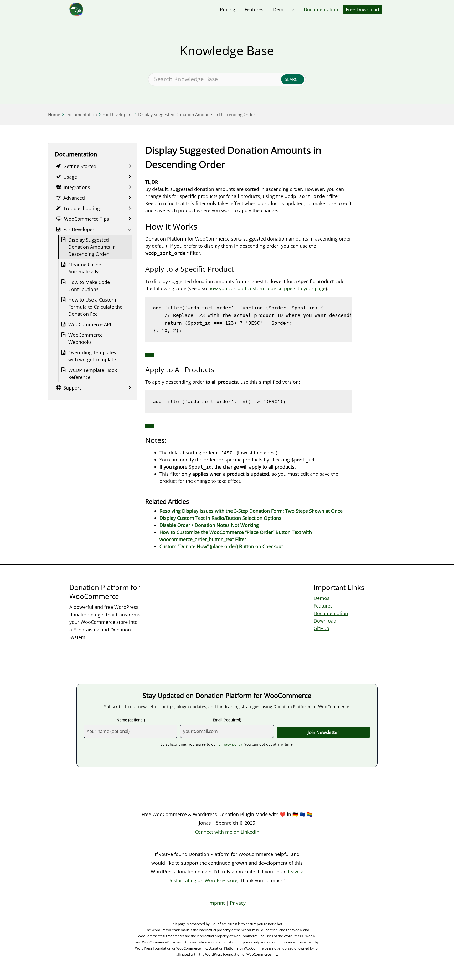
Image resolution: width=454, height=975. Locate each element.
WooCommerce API (89, 324)
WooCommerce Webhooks (85, 338)
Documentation (321, 9)
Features (254, 9)
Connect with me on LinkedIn (227, 832)
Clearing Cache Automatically (84, 268)
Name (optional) (131, 719)
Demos (281, 9)
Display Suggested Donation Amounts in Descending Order (196, 114)
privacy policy (230, 744)
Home (54, 114)
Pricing (227, 9)
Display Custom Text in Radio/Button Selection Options (220, 518)
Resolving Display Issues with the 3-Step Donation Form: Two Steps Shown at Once (251, 511)
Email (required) (227, 719)
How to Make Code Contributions (89, 285)
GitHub (321, 628)
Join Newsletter (323, 732)
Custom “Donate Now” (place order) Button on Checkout (221, 546)
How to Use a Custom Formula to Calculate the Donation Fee (95, 307)
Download (325, 621)
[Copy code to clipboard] (149, 355)
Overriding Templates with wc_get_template (92, 356)
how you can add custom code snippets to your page (267, 288)
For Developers (117, 114)
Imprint (216, 903)
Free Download (362, 9)
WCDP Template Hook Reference (92, 373)
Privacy (238, 903)
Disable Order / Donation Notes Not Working (209, 525)
